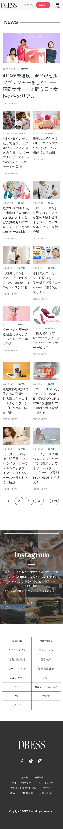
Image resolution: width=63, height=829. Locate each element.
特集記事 (17, 641)
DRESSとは (27, 793)
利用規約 (39, 777)
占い (17, 696)
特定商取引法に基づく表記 (23, 788)
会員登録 (43, 5)
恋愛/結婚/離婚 (17, 659)
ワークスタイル (17, 668)
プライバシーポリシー (20, 782)
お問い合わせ (46, 793)
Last (54, 500)
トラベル (17, 686)
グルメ (46, 677)
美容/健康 (46, 659)
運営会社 (47, 788)
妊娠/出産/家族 (46, 668)
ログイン (28, 5)
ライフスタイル (17, 650)
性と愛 (46, 696)
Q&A (12, 793)
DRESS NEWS (10, 104)
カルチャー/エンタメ (46, 686)
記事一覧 (24, 777)
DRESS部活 (46, 641)
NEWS (24, 69)
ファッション (46, 650)
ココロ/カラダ (17, 677)
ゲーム (17, 705)
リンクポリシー (45, 782)
